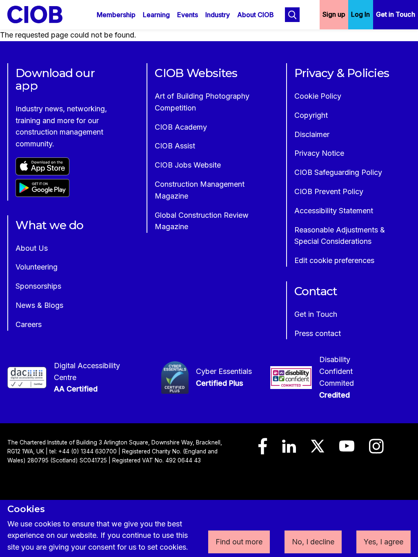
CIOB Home (40, 14)
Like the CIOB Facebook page (263, 450)
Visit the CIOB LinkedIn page (289, 450)
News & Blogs (39, 305)
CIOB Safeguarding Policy (338, 172)
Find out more (239, 541)
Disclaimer (311, 134)
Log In (360, 14)
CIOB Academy (181, 127)
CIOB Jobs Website (188, 165)
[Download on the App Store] (42, 172)
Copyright (311, 115)
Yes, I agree (383, 541)
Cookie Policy (317, 96)
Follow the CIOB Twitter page (317, 449)
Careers (29, 324)
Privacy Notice (319, 153)
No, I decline (313, 541)
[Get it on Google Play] (42, 194)
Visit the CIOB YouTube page (347, 449)
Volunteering (37, 267)
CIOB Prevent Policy (328, 191)
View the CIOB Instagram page (376, 450)
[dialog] (209, 528)
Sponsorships (38, 286)
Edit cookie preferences (334, 260)
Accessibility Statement (333, 210)
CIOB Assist (175, 145)
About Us (32, 248)
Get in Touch (395, 14)
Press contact (317, 333)
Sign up (333, 14)
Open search (292, 14)
